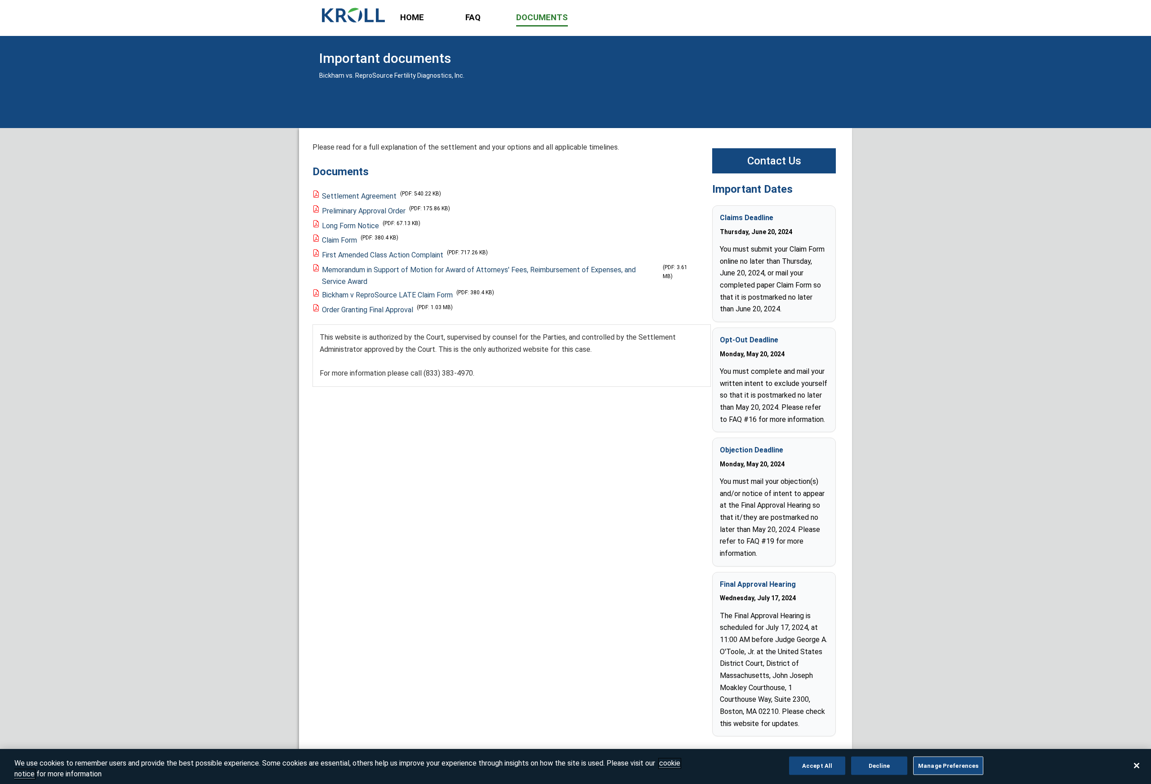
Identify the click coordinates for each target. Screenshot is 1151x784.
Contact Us (774, 161)
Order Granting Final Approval (367, 310)
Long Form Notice (350, 225)
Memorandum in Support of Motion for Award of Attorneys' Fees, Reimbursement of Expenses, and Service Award (479, 276)
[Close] (1137, 765)
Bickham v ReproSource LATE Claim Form (387, 295)
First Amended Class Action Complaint (382, 255)
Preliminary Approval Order (364, 211)
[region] (575, 766)
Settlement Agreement (359, 196)
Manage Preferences (948, 765)
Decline (879, 765)
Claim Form (339, 240)
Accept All (817, 765)
